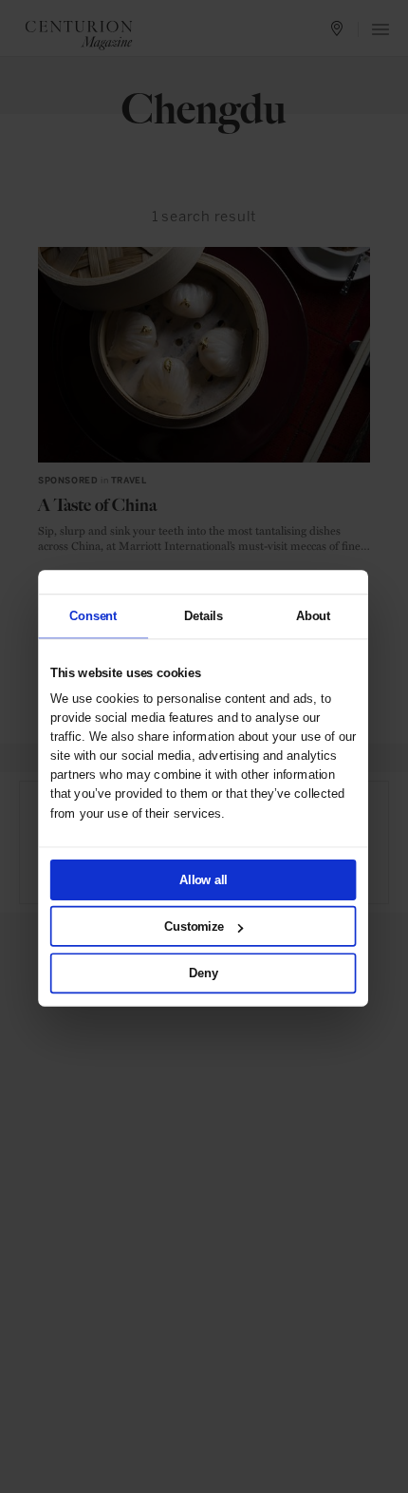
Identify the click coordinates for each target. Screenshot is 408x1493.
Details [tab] (202, 615)
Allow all (203, 879)
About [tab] (312, 615)
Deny (203, 972)
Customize (194, 926)
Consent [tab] (93, 615)
